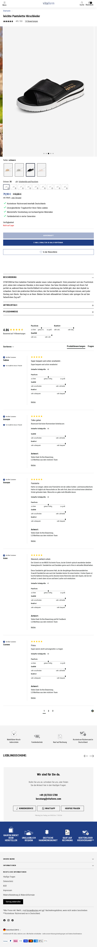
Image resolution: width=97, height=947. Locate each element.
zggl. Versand (16, 198)
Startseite (6, 11)
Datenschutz (8, 881)
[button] (44, 711)
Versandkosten (32, 910)
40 (43, 187)
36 (14, 187)
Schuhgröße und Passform (28, 182)
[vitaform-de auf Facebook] (4, 920)
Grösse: (7, 181)
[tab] (76, 347)
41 (50, 187)
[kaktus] (19, 170)
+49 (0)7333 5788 (48, 795)
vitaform (19, 934)
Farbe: (9, 160)
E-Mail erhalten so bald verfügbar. (48, 242)
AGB (5, 886)
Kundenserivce (26, 808)
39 (36, 187)
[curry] (8, 170)
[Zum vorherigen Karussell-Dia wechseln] (86, 756)
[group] (16, 330)
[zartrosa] (41, 170)
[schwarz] (30, 170)
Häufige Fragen (72, 808)
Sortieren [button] (7, 346)
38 (28, 187)
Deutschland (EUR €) (12, 930)
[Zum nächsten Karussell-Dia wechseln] (92, 756)
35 (6, 187)
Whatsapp (50, 808)
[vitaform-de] (48, 3)
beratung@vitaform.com (48, 798)
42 (58, 187)
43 (65, 187)
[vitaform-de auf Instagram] (8, 920)
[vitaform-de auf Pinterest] (12, 920)
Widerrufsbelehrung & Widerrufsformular (19, 895)
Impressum (7, 890)
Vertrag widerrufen (13, 901)
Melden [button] (33, 402)
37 (21, 187)
